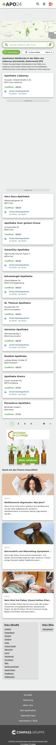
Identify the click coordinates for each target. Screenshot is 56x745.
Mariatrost (9, 656)
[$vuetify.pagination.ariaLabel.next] (50, 423)
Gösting (8, 639)
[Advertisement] (28, 14)
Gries (7, 643)
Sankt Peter (10, 670)
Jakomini (9, 649)
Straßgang (9, 673)
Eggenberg (10, 633)
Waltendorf (10, 677)
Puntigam (9, 660)
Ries (6, 663)
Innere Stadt (10, 646)
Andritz (8, 629)
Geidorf (8, 636)
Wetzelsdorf (48, 629)
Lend (7, 653)
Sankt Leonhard (12, 667)
